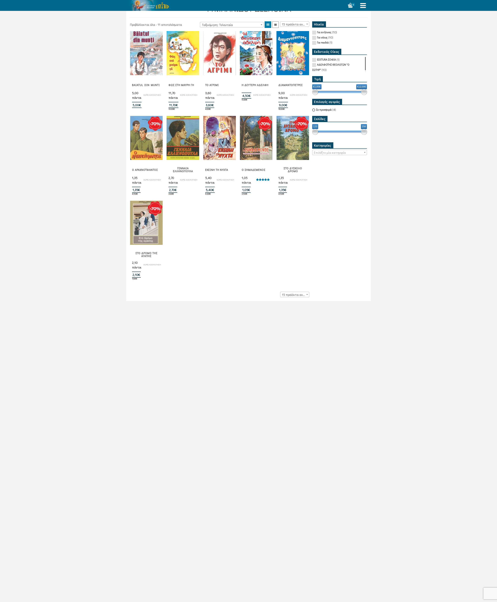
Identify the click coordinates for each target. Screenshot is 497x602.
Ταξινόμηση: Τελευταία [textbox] (217, 25)
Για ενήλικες (324, 32)
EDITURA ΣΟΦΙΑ (326, 59)
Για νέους (322, 37)
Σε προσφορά (324, 109)
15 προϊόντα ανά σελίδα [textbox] (295, 24)
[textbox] (339, 152)
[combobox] (232, 24)
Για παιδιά (323, 42)
